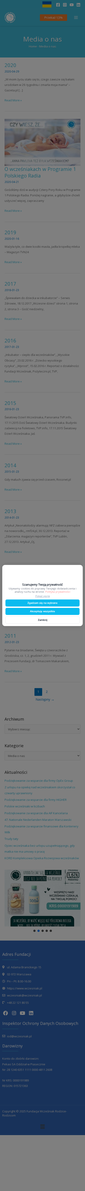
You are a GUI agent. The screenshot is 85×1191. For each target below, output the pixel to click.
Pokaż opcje (42, 596)
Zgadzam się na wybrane (42, 602)
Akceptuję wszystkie (42, 611)
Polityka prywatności (57, 591)
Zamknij (42, 620)
